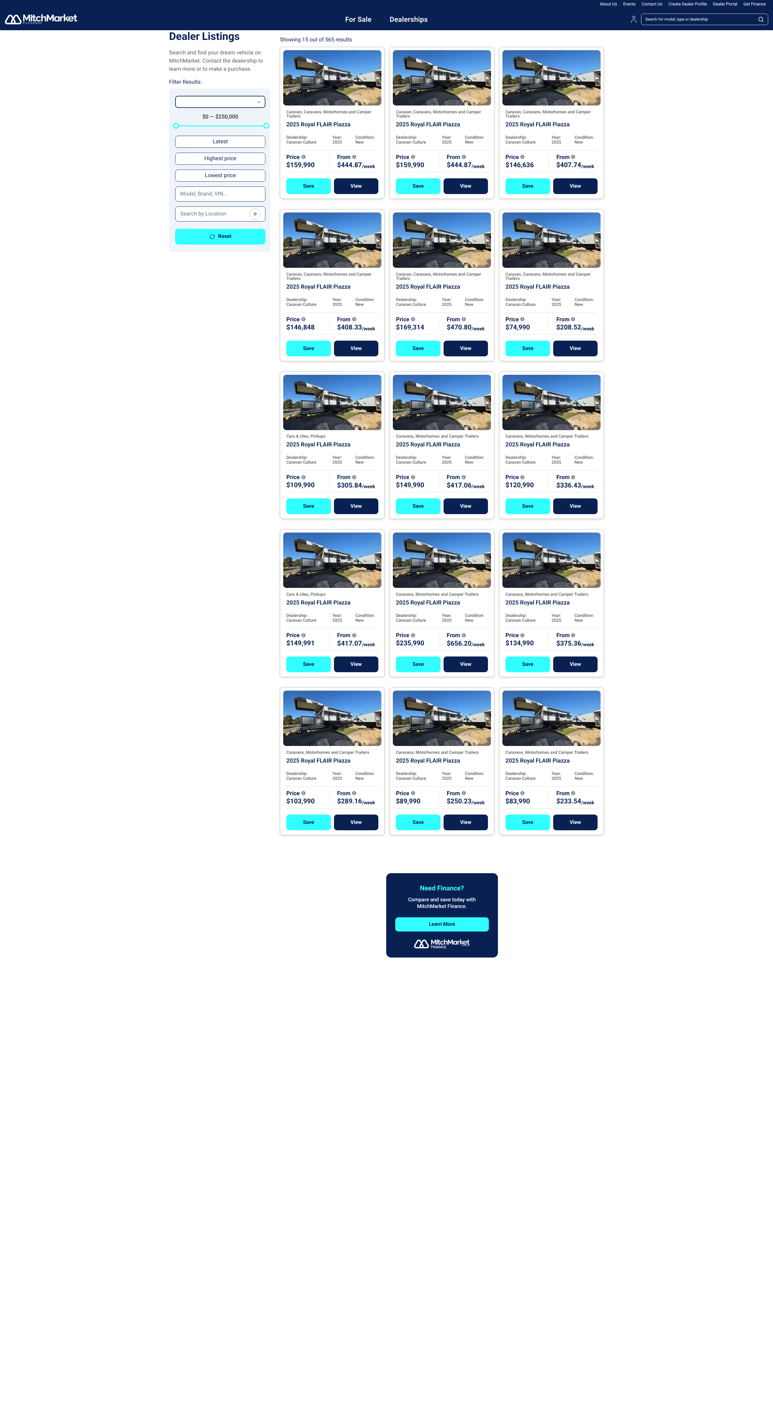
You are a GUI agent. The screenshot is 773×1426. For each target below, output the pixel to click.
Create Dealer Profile (688, 4)
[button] (308, 186)
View (356, 186)
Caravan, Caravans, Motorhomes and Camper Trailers (328, 114)
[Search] (761, 19)
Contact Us (652, 4)
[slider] (176, 126)
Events (629, 4)
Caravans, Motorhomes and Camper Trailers (437, 436)
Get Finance (754, 4)
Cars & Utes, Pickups (306, 436)
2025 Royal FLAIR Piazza (318, 124)
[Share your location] (255, 214)
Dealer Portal (725, 4)
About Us (608, 4)
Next (463, 857)
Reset (225, 236)
